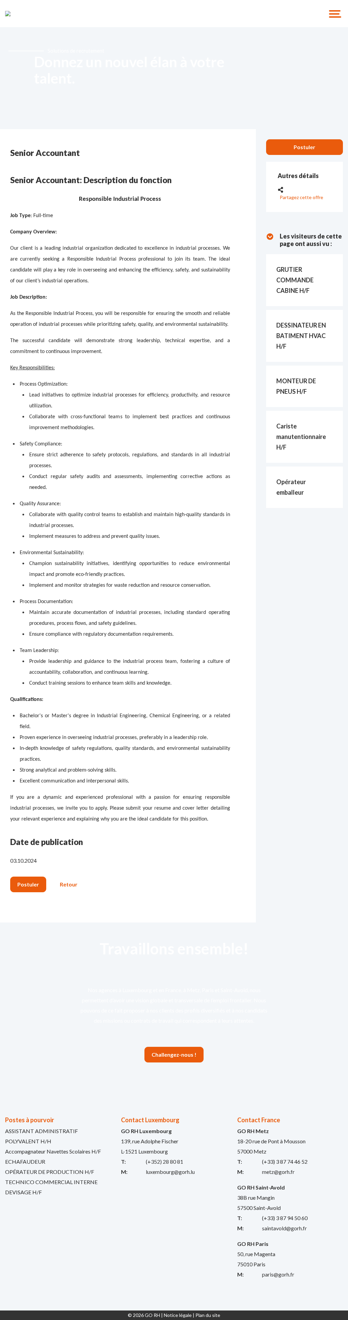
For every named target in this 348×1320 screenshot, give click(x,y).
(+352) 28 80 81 (164, 1161)
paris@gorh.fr (278, 1274)
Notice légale (178, 1315)
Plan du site (207, 1315)
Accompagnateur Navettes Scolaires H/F (53, 1151)
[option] (174, 78)
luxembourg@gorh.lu (170, 1171)
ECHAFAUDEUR (25, 1161)
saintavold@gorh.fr (284, 1228)
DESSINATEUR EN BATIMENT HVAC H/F (301, 335)
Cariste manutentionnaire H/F (301, 436)
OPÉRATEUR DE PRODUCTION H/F (49, 1171)
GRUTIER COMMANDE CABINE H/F (295, 280)
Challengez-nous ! (174, 1054)
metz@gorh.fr (278, 1171)
